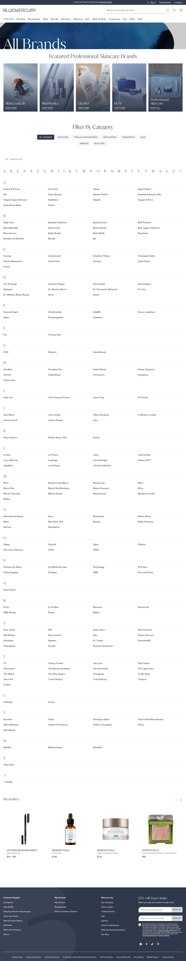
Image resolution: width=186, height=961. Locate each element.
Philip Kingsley (10, 572)
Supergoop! (9, 646)
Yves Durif (8, 764)
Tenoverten (9, 668)
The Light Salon (146, 668)
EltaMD (97, 312)
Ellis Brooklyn (55, 312)
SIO (50, 630)
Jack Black (8, 415)
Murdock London (146, 493)
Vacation (7, 719)
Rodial (51, 612)
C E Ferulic (56, 853)
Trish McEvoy (100, 679)
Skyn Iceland (54, 635)
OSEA (96, 549)
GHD (5, 352)
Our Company (107, 902)
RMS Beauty (9, 612)
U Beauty (8, 702)
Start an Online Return (12, 920)
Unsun (51, 702)
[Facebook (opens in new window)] (146, 943)
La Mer (7, 455)
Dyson (96, 294)
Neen (6, 521)
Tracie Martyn (55, 679)
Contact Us (8, 902)
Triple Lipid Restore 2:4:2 (107, 853)
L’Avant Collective (102, 465)
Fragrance (114, 19)
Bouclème (143, 233)
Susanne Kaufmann (103, 646)
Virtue (141, 724)
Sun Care (99, 143)
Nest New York (55, 521)
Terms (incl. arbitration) (149, 935)
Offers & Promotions (12, 930)
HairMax (7, 369)
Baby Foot (8, 222)
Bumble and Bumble (13, 238)
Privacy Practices (164, 930)
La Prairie (53, 455)
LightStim (8, 465)
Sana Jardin (9, 630)
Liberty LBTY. (144, 460)
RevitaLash (143, 607)
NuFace (7, 527)
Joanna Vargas (55, 420)
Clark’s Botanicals (12, 261)
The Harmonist (100, 668)
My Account (60, 902)
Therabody (98, 674)
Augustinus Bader (12, 205)
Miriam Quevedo (11, 493)
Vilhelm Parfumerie (58, 724)
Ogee (96, 544)
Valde (51, 719)
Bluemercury (10, 233)
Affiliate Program (153, 957)
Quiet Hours (9, 589)
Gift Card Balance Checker (66, 911)
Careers (104, 920)
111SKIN (7, 782)
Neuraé (97, 521)
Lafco (96, 455)
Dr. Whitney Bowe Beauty (16, 294)
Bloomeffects (100, 228)
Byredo (51, 238)
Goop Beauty (99, 352)
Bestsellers (34, 19)
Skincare (66, 19)
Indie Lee (8, 397)
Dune (51, 294)
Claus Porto (54, 261)
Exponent (98, 317)
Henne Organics (146, 369)
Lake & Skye (144, 455)
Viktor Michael (10, 724)
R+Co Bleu (53, 607)
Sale (140, 19)
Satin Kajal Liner (13, 853)
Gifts (132, 19)
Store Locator (107, 907)
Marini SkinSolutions (58, 488)
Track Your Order (10, 916)
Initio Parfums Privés (58, 397)
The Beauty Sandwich (59, 668)
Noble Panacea (145, 521)
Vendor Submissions (110, 925)
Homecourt (98, 374)
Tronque (142, 679)
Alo (5, 194)
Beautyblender (10, 228)
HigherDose (54, 374)
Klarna (6, 934)
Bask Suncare (100, 222)
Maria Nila (8, 488)
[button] (181, 10)
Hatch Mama (99, 369)
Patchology (98, 567)
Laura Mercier (10, 460)
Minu (140, 488)
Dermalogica (144, 284)
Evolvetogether (55, 317)
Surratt (51, 646)
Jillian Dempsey (101, 415)
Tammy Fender (55, 663)
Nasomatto (98, 516)
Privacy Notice (17, 957)
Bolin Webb (99, 233)
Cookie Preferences (33, 957)
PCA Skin (142, 567)
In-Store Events (108, 911)
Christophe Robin (146, 256)
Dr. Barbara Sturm (57, 289)
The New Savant (56, 674)
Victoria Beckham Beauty (150, 719)
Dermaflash (99, 284)
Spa (103, 916)
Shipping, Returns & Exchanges (17, 911)
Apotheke (53, 200)
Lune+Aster (54, 465)
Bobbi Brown (54, 233)
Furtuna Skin (54, 334)
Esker (6, 317)
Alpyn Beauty (55, 194)
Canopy (7, 256)
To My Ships (144, 674)
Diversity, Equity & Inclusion (113, 930)
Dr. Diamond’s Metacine (105, 289)
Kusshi (96, 437)
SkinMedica (9, 635)
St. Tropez (98, 640)
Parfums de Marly (12, 567)
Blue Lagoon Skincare (149, 228)
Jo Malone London (147, 415)
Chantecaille (54, 256)
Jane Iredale (54, 415)
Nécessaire (54, 527)
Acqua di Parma (11, 189)
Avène (51, 205)
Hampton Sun (55, 369)
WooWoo (97, 747)
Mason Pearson (101, 488)
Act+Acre (53, 189)
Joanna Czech (10, 420)
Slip (95, 635)
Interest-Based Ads (123, 957)
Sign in (153, 2)
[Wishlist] (174, 10)
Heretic (7, 374)
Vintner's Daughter (102, 724)
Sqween (52, 640)
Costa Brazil (144, 261)
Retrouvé (97, 607)
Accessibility (138, 957)
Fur (5, 334)
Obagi (6, 544)
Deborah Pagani (56, 284)
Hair (87, 19)
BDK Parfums (144, 222)
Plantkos (52, 572)
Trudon (7, 684)
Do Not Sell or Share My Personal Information (80, 957)
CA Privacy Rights (106, 957)
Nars (50, 516)
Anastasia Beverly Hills (149, 194)
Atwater (97, 200)
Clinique (97, 261)
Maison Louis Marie (58, 483)
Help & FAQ (8, 907)
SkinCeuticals (145, 630)
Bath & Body (99, 19)
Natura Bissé (144, 516)
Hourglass (143, 374)
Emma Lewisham (146, 312)
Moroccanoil (99, 493)
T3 (4, 663)
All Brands (45, 137)
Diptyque (8, 289)
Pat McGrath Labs (57, 567)
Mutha (6, 499)
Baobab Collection (57, 222)
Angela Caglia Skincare (15, 200)
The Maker (8, 674)
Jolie (95, 420)
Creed (6, 266)
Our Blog (105, 934)
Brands (54, 19)
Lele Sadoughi (100, 460)
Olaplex (142, 544)
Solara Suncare (146, 635)
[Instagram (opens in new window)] (141, 943)
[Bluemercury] (19, 10)
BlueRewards (165, 2)
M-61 (6, 483)
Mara (140, 483)
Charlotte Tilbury (101, 256)
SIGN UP (177, 909)
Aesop (96, 189)
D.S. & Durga (10, 284)
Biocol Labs (54, 228)
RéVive (96, 612)
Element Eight (10, 312)
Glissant (52, 352)
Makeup (78, 19)
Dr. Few (142, 289)
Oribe (51, 549)
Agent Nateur (144, 189)
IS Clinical (143, 397)
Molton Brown (55, 493)
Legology (52, 460)
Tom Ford (8, 679)
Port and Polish (145, 572)
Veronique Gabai (101, 719)
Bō (94, 238)
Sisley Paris (99, 630)
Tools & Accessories (85, 137)
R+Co (6, 607)
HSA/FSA (8, 19)
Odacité (52, 544)
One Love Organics (13, 549)
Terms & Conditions (52, 957)
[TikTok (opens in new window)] (152, 943)
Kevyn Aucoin (10, 437)
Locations (178, 2)
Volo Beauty (9, 730)
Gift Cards (7, 925)
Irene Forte (98, 397)
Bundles (21, 19)
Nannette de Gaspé (13, 516)
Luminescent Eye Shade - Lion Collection (159, 853)
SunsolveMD (144, 640)
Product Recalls (168, 957)
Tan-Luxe (97, 663)
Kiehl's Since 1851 (57, 437)
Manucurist (99, 483)
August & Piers (145, 200)
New (45, 19)
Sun (125, 19)
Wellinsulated (55, 747)
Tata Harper (144, 663)
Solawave (8, 640)
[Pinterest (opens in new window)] (158, 943)
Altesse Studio (100, 194)
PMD (95, 572)
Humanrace (9, 380)
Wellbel (7, 747)
